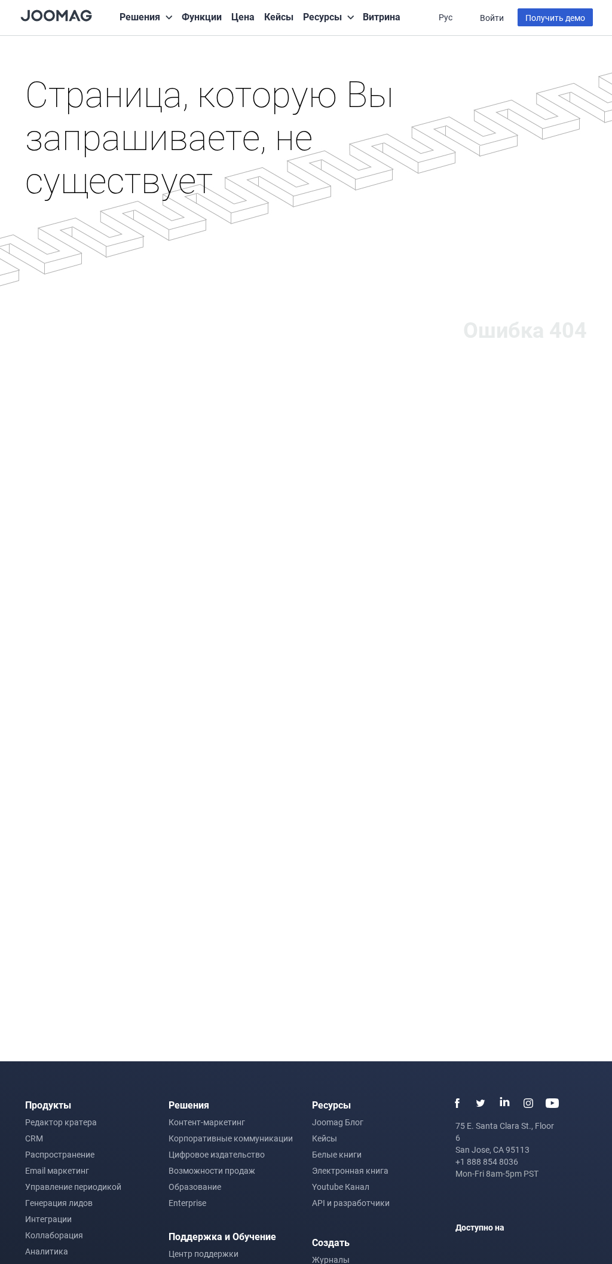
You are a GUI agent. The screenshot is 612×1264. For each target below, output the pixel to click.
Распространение (59, 1154)
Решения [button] (140, 16)
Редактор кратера (61, 1122)
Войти (492, 17)
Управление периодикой (73, 1186)
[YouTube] (552, 1103)
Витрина (381, 16)
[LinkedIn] (504, 1103)
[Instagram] (528, 1103)
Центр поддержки (203, 1253)
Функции (202, 16)
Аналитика (46, 1251)
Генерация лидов (59, 1202)
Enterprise (187, 1202)
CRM (34, 1138)
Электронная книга (350, 1170)
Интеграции (48, 1219)
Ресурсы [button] (322, 16)
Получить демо (555, 17)
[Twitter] (480, 1103)
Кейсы (278, 16)
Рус (446, 17)
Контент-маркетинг (207, 1122)
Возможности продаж (212, 1170)
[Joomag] (56, 14)
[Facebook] (456, 1103)
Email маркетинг (57, 1170)
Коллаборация (54, 1235)
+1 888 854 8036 (486, 1161)
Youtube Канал (340, 1186)
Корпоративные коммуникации (231, 1138)
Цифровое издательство (217, 1154)
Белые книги (337, 1154)
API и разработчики (351, 1202)
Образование (195, 1186)
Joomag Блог (337, 1122)
